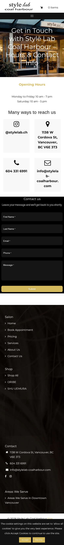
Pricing (12, 336)
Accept (25, 540)
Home (12, 323)
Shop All (13, 375)
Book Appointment (20, 329)
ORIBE (12, 382)
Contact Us (15, 356)
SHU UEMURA (17, 388)
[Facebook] (6, 476)
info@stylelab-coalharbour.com (30, 469)
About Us (14, 349)
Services (13, 343)
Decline (39, 540)
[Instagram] (11, 476)
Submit (32, 289)
